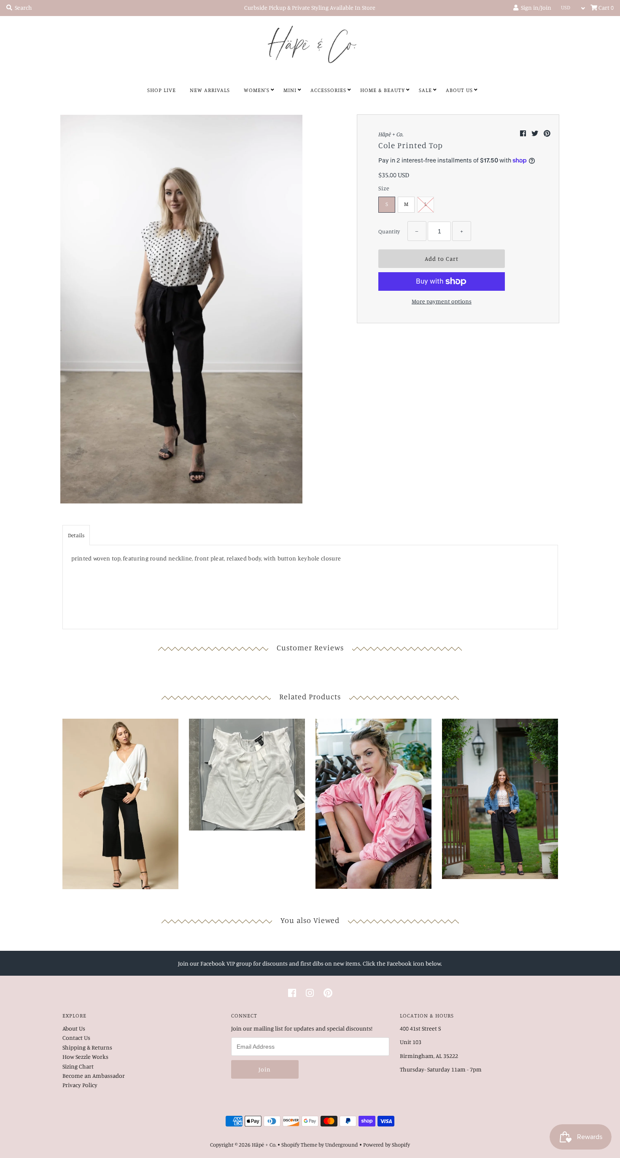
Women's (257, 90)
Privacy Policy (79, 1084)
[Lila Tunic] (120, 801)
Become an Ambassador (93, 1075)
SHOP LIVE (161, 90)
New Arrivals (210, 90)
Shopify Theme (299, 1144)
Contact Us (76, 1037)
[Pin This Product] (547, 133)
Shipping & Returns (87, 1047)
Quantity (389, 231)
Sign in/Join (534, 7)
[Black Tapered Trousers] (500, 796)
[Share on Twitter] (535, 133)
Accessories (328, 90)
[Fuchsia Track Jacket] (373, 801)
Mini (290, 90)
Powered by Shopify (386, 1144)
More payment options (442, 301)
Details (76, 535)
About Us (459, 90)
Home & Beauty (382, 90)
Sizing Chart (78, 1066)
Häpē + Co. (264, 1144)
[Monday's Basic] (247, 772)
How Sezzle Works (85, 1056)
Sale (425, 90)
